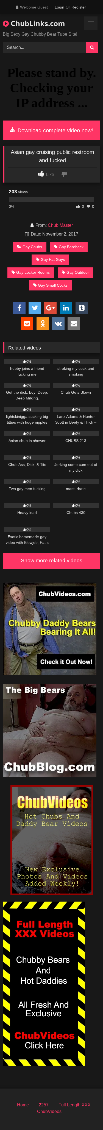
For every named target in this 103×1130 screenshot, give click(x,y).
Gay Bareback (71, 247)
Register (78, 7)
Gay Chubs (32, 247)
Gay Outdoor (77, 272)
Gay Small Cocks (53, 285)
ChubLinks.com (37, 23)
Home (23, 1105)
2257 (44, 1105)
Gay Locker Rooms (33, 272)
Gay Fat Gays (53, 259)
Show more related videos (51, 560)
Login (59, 7)
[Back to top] (86, 1113)
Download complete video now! (54, 130)
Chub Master (60, 225)
